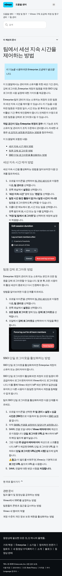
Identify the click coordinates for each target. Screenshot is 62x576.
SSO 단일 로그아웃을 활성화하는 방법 (28, 155)
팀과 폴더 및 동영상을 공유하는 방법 (21, 495)
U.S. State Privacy (30, 567)
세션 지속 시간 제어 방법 (21, 146)
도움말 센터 (21, 4)
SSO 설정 (54, 416)
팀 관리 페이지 (42, 181)
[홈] (8, 4)
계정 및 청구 (21, 14)
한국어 (14, 571)
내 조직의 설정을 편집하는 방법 (23, 132)
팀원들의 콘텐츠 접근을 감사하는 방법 (22, 506)
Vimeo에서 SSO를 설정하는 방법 (19, 500)
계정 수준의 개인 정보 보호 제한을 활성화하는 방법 (28, 517)
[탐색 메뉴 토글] (54, 4)
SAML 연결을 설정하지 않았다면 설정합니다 (36, 425)
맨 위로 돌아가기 (11, 482)
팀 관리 (13, 17)
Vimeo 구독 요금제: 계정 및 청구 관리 (31, 15)
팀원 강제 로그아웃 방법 (21, 151)
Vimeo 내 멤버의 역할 (14, 511)
